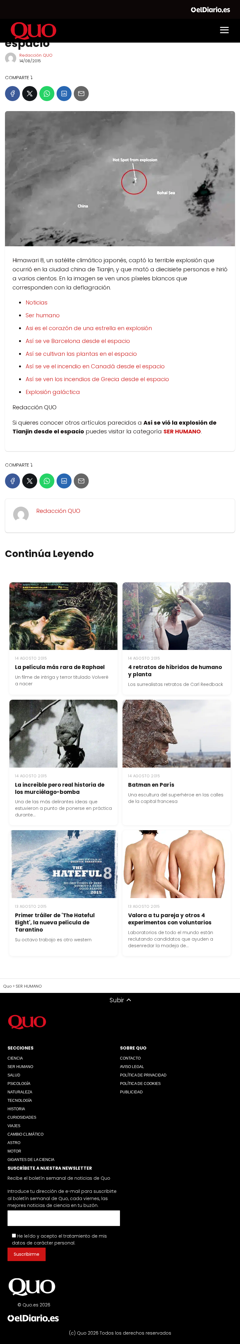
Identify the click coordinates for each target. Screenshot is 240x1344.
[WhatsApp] (46, 93)
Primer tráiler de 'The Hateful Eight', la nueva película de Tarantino (55, 922)
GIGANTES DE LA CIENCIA (31, 1159)
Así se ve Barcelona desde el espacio (78, 341)
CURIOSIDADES (22, 1117)
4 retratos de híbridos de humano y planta (175, 670)
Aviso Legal (132, 1067)
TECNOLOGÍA (20, 1100)
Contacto (130, 1058)
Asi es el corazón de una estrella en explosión (89, 328)
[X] (29, 93)
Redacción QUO (35, 55)
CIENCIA (15, 1058)
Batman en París (151, 785)
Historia (16, 1109)
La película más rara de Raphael (60, 667)
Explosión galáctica (53, 392)
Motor (14, 1151)
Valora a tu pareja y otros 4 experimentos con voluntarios (170, 919)
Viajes (14, 1126)
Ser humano (43, 315)
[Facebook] (12, 93)
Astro (14, 1143)
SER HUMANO (20, 1067)
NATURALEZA (20, 1092)
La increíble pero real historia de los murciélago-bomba (59, 788)
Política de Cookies (140, 1083)
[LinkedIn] (64, 93)
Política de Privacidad (143, 1075)
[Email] (81, 93)
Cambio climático (25, 1134)
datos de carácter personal (43, 1243)
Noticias (37, 302)
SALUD (14, 1075)
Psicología (19, 1083)
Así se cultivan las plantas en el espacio (81, 354)
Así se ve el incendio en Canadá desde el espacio (95, 366)
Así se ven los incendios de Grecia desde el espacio (97, 379)
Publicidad (131, 1092)
